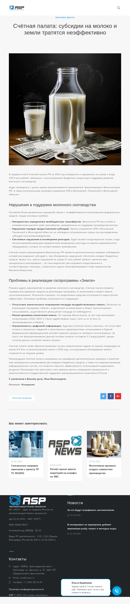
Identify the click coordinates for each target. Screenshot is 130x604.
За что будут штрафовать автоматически (90, 510)
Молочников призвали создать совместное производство (102, 469)
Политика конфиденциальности (26, 589)
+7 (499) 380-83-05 (33, 582)
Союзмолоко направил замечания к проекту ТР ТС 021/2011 (25, 469)
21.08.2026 (75, 515)
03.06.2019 (55, 465)
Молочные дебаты (65, 17)
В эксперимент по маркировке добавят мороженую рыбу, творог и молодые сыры (91, 526)
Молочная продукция (22, 398)
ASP (11, 595)
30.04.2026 (16, 461)
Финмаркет (28, 384)
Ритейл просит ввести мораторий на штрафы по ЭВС (63, 473)
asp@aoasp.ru (27, 578)
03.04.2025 (94, 461)
